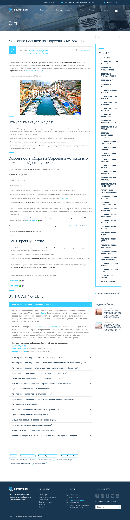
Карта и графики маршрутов (107, 293)
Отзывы (92, 10)
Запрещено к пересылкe (65, 10)
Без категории (106, 58)
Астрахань (13, 456)
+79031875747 (14, 286)
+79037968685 (32, 220)
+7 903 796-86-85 (19, 349)
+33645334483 (64, 198)
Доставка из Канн (108, 80)
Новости (42, 504)
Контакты (104, 10)
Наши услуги (43, 495)
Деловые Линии (31, 70)
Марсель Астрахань (39, 463)
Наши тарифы (45, 10)
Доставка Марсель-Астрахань (47, 456)
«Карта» (43, 313)
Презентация (43, 499)
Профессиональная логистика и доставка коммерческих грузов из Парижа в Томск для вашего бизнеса (112, 314)
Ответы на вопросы (46, 502)
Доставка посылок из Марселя (37, 52)
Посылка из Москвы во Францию (38, 53)
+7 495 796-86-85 (19, 346)
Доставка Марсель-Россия (69, 456)
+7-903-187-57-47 (39, 327)
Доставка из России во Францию (38, 50)
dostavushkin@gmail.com (77, 500)
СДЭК (41, 70)
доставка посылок (45, 460)
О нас (82, 10)
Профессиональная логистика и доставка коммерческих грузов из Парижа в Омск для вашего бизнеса (112, 328)
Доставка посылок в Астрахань (65, 460)
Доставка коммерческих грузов (107, 135)
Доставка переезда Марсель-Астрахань (22, 460)
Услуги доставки (108, 282)
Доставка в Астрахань (27, 456)
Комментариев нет (84, 50)
